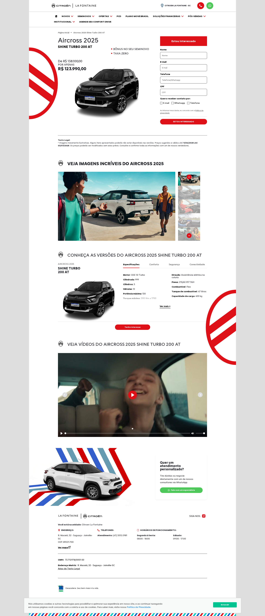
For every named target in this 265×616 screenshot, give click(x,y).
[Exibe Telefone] (200, 5)
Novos (66, 16)
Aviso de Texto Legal (69, 568)
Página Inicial (63, 32)
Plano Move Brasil (137, 16)
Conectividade (197, 264)
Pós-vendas (195, 16)
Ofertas (104, 16)
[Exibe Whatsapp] (209, 5)
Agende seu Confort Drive (95, 21)
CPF (162, 86)
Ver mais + (165, 306)
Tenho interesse (132, 327)
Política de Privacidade (138, 607)
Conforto (154, 264)
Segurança (174, 264)
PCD (119, 16)
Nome (163, 49)
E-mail (163, 62)
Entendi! (225, 605)
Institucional (62, 21)
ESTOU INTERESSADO (183, 121)
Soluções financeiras (166, 16)
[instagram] (203, 516)
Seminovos (84, 16)
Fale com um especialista (183, 490)
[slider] (127, 433)
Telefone (165, 74)
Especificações (131, 264)
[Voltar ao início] (55, 16)
